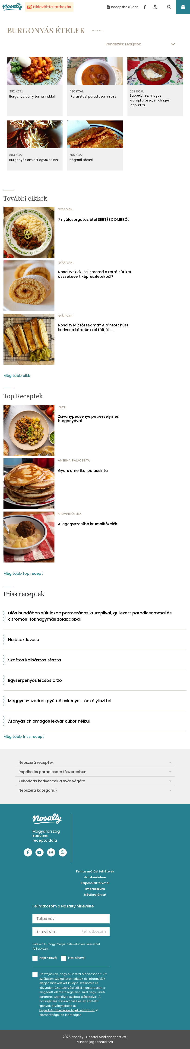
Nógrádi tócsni (81, 160)
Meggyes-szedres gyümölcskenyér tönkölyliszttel (59, 701)
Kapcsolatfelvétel (95, 883)
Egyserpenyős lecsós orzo (35, 680)
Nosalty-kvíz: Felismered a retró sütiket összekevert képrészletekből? (94, 274)
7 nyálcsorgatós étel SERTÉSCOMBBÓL (93, 219)
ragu (62, 407)
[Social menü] (144, 7)
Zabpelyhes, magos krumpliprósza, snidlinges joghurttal (150, 100)
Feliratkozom (94, 931)
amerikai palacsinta (74, 460)
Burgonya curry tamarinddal (32, 96)
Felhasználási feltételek (95, 871)
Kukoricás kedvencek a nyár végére (52, 781)
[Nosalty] (12, 7)
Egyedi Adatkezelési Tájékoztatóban (67, 1010)
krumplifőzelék (70, 514)
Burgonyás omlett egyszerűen (33, 160)
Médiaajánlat (95, 894)
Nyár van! (65, 209)
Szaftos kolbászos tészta (34, 660)
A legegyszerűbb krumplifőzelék (87, 524)
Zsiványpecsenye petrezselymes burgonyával (88, 418)
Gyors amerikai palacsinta (83, 470)
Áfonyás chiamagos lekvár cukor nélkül (49, 721)
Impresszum (95, 889)
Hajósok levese (23, 639)
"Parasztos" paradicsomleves (93, 96)
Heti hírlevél (76, 958)
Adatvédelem (95, 877)
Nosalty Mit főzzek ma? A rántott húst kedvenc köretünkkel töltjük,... (93, 327)
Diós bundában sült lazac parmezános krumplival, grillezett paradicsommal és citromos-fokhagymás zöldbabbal (90, 616)
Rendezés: (114, 44)
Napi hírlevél (48, 958)
